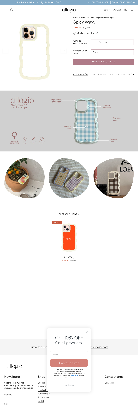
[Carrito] (132, 10)
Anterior (5, 51)
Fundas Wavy (44, 393)
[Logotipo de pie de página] (14, 366)
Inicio (75, 17)
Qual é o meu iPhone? (87, 33)
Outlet (41, 401)
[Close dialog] (87, 331)
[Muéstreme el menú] (5, 10)
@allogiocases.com (97, 347)
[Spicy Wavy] (69, 237)
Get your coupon (69, 362)
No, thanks (69, 385)
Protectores (43, 397)
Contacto (109, 382)
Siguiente (63, 51)
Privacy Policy (74, 375)
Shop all (41, 382)
